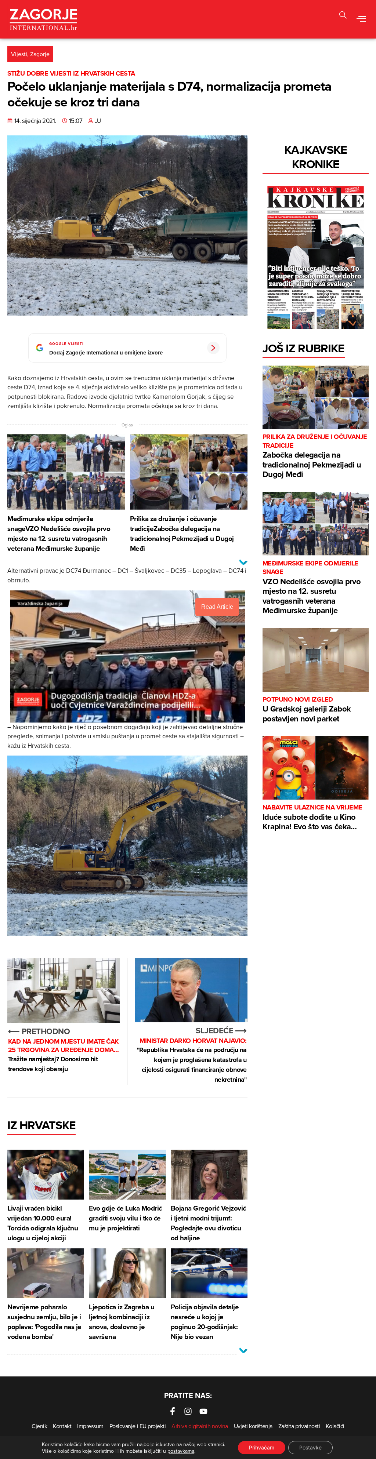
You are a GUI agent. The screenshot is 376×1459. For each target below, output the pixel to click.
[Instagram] (188, 1411)
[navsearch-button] (343, 16)
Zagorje (40, 54)
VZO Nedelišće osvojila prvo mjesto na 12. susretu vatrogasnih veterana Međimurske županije (312, 587)
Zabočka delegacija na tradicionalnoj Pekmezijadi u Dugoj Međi (315, 456)
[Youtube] (203, 1411)
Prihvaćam (261, 1447)
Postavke (310, 1447)
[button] (361, 19)
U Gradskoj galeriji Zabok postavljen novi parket (307, 709)
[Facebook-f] (173, 1411)
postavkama (180, 1451)
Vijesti (19, 54)
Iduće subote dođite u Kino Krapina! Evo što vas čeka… (312, 817)
